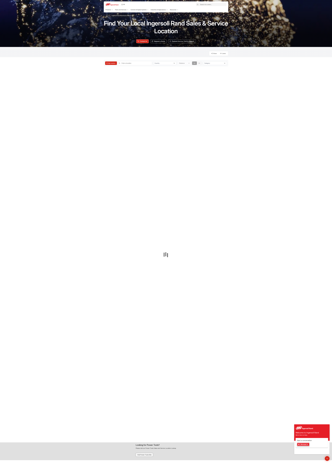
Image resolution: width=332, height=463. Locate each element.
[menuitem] (109, 10)
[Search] (197, 4)
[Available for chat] (327, 458)
